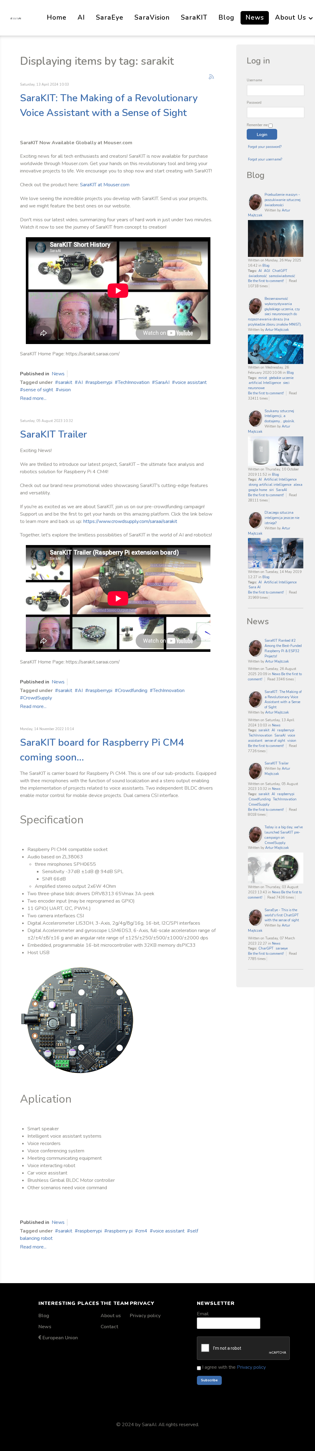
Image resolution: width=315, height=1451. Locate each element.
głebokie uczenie (281, 378)
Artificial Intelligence (280, 479)
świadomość (258, 276)
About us (111, 1315)
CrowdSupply (37, 698)
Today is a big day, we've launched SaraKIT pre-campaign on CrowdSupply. (284, 835)
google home (258, 490)
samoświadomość (282, 276)
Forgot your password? (264, 147)
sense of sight (38, 389)
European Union (60, 1337)
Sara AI (255, 587)
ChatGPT (279, 271)
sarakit (65, 382)
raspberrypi (100, 382)
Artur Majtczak (277, 329)
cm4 (142, 1231)
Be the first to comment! (266, 281)
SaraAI (162, 382)
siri (271, 490)
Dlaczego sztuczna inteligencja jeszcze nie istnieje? (282, 517)
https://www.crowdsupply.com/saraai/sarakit (130, 521)
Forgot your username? (265, 159)
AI (80, 382)
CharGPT (265, 948)
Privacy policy (145, 1315)
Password (254, 102)
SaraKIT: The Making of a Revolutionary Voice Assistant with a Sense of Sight (283, 700)
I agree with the (233, 1367)
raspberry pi (120, 1231)
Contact (109, 1326)
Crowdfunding (132, 690)
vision (65, 389)
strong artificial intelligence (270, 484)
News (58, 373)
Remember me (257, 125)
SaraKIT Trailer (53, 434)
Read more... (33, 398)
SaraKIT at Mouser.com (105, 184)
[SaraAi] (15, 17)
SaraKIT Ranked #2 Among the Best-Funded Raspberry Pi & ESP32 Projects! (283, 648)
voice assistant (191, 382)
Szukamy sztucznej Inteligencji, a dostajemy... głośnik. (280, 416)
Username (254, 80)
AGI (267, 271)
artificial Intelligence (265, 383)
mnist (262, 378)
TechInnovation (134, 382)
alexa (297, 484)
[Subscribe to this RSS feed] (211, 76)
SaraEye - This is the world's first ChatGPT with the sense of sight (282, 915)
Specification (52, 819)
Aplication (46, 1099)
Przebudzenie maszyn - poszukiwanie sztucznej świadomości (283, 199)
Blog (265, 265)
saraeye (282, 948)
